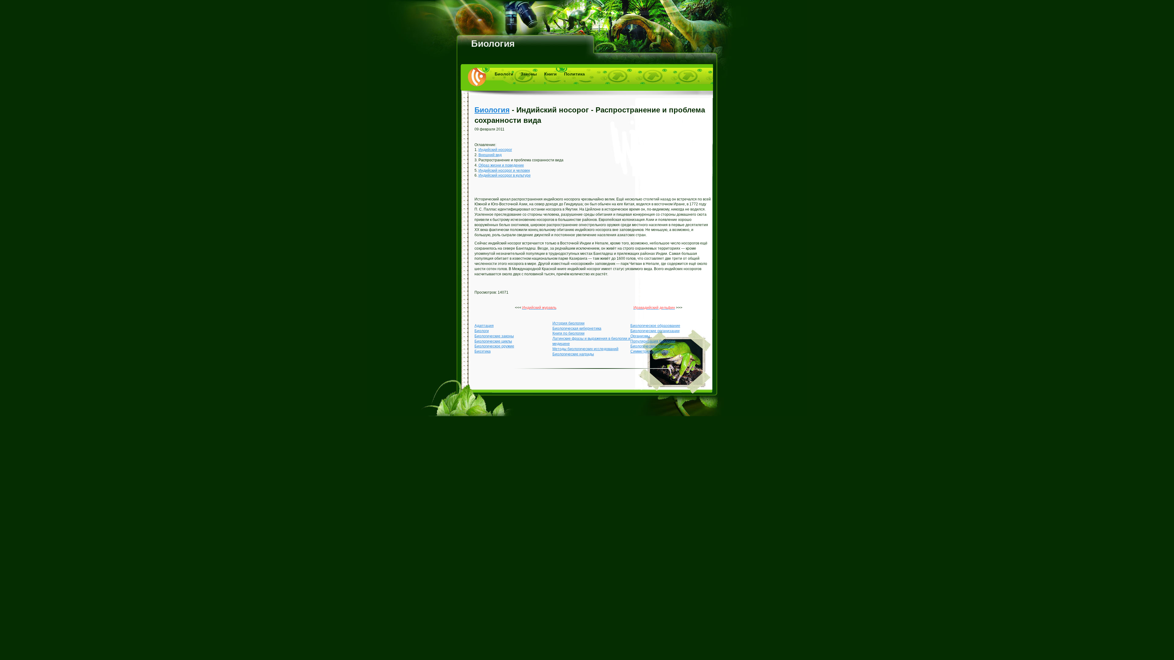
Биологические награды (573, 354)
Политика (574, 74)
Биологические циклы (493, 341)
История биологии (568, 323)
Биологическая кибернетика (576, 328)
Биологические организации (655, 331)
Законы (529, 74)
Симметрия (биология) (650, 351)
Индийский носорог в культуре (504, 175)
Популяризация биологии (652, 341)
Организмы (640, 336)
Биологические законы (494, 336)
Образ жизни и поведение (501, 165)
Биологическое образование (655, 326)
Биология (493, 43)
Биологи (504, 74)
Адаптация (484, 326)
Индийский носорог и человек (504, 170)
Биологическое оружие (494, 346)
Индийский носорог (495, 150)
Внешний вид (490, 155)
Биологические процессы (652, 346)
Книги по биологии (568, 333)
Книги (550, 74)
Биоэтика (482, 351)
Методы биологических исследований (585, 349)
